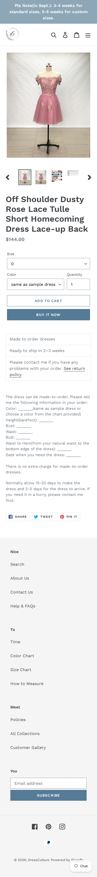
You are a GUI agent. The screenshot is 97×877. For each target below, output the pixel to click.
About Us (19, 578)
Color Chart (22, 655)
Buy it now (48, 315)
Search (17, 564)
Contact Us (21, 592)
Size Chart (20, 669)
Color (11, 274)
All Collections (25, 733)
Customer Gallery (28, 747)
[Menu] (88, 34)
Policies (18, 719)
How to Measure (26, 683)
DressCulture (38, 860)
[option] (25, 177)
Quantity (74, 274)
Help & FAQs (22, 606)
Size (10, 254)
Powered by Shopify (67, 860)
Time (15, 641)
